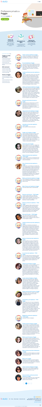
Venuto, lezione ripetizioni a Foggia (30, 54)
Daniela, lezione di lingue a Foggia (29, 323)
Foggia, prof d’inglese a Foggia (29, 132)
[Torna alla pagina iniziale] (4, 2)
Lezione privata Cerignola (6, 59)
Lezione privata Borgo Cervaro (7, 76)
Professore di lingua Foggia (6, 69)
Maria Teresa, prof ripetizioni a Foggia (30, 186)
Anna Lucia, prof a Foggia (27, 143)
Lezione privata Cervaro (6, 81)
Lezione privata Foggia (5, 72)
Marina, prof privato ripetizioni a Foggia (30, 178)
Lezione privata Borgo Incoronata (7, 79)
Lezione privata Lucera (5, 62)
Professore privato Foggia (6, 68)
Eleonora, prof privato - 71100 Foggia (30, 194)
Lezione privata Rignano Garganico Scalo (7, 78)
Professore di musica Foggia (6, 71)
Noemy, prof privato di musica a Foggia (30, 291)
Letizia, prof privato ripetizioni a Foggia (30, 86)
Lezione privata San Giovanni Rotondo (6, 64)
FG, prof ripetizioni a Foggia (28, 63)
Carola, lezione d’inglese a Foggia (29, 278)
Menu (39, 1)
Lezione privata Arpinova (6, 82)
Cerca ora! (6, 19)
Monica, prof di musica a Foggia (29, 337)
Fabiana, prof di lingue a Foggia (29, 263)
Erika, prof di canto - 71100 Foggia (29, 214)
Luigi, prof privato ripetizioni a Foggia (30, 110)
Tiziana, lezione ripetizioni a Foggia (30, 366)
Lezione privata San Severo (6, 58)
